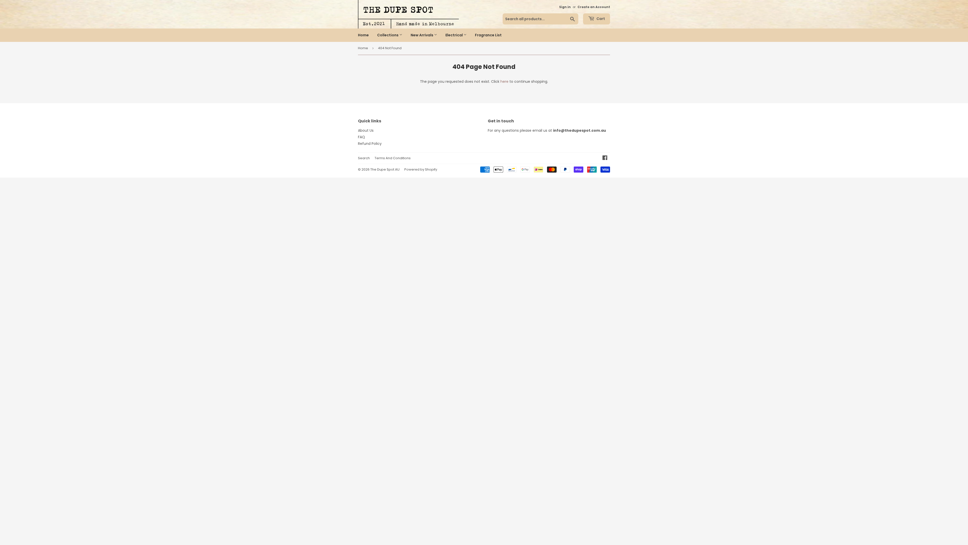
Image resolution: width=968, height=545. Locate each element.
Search (364, 158)
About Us (366, 130)
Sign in (565, 7)
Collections (388, 35)
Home (363, 35)
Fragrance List (488, 35)
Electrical (454, 35)
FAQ (361, 137)
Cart (600, 18)
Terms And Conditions (393, 158)
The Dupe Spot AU (385, 169)
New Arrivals (422, 35)
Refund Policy (370, 143)
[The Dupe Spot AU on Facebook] (605, 158)
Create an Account (594, 7)
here (504, 81)
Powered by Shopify (420, 169)
